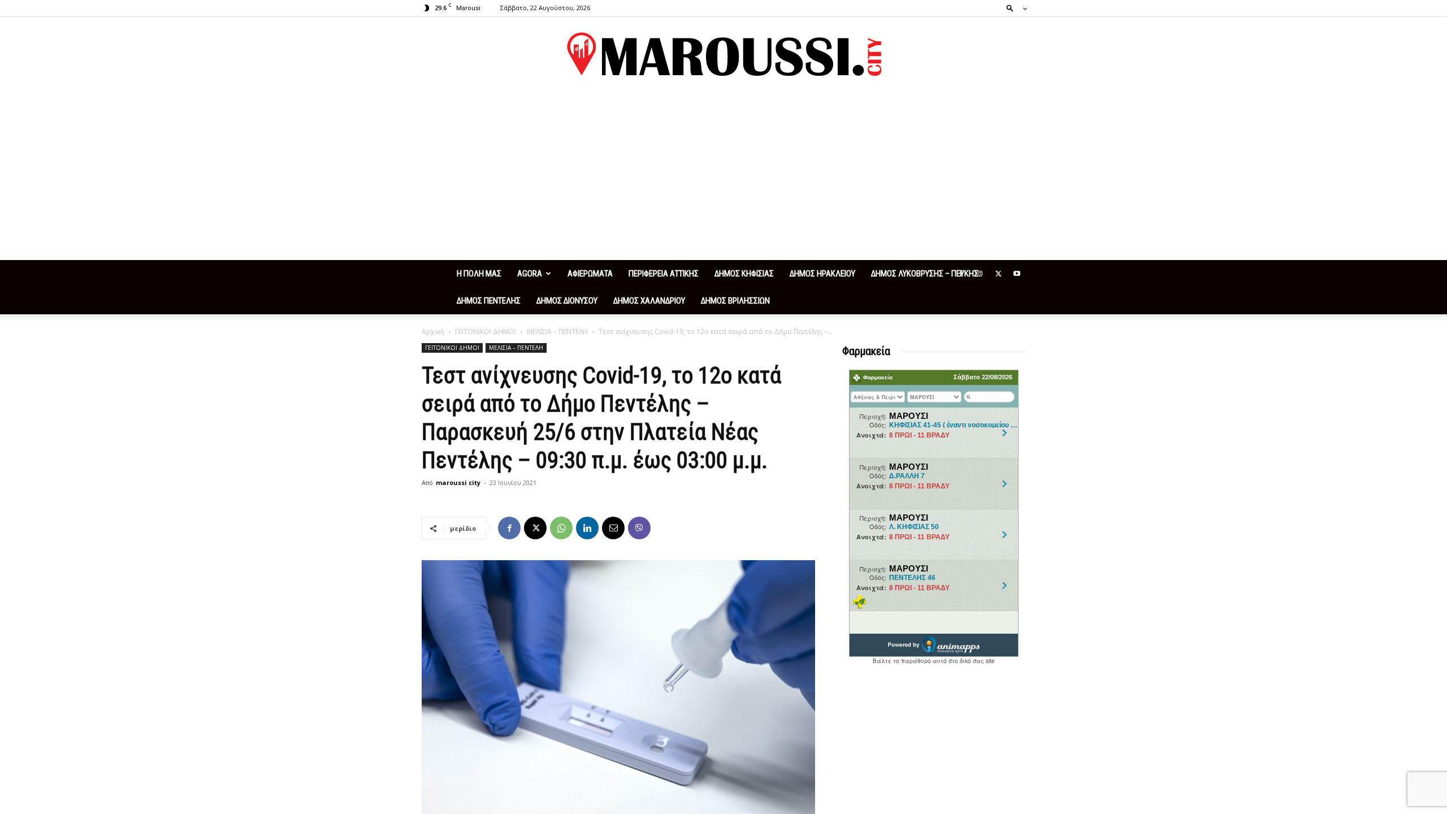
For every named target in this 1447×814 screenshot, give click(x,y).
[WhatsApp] (561, 528)
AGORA (529, 274)
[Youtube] (1016, 273)
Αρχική (433, 331)
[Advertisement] (723, 175)
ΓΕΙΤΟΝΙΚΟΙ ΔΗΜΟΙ (485, 331)
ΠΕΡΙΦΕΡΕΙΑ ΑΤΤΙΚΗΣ (664, 274)
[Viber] (639, 528)
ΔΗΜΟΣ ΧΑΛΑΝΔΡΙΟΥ (649, 301)
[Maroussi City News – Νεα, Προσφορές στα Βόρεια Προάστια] (723, 54)
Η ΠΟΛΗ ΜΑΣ (479, 274)
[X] (998, 273)
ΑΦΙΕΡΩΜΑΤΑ (590, 274)
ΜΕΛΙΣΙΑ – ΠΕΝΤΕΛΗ (557, 331)
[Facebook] (960, 273)
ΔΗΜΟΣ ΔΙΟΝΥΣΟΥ (566, 301)
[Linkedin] (587, 528)
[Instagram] (979, 273)
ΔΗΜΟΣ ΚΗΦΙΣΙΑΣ (744, 274)
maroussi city (458, 482)
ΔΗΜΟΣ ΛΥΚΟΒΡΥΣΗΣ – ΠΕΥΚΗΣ (924, 274)
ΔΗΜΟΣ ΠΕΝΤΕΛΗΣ (489, 301)
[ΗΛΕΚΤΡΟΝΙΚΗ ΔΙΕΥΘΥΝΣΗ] (613, 528)
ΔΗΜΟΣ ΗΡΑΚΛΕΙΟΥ (822, 274)
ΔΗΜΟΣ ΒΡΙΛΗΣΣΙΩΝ (735, 301)
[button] (1013, 7)
